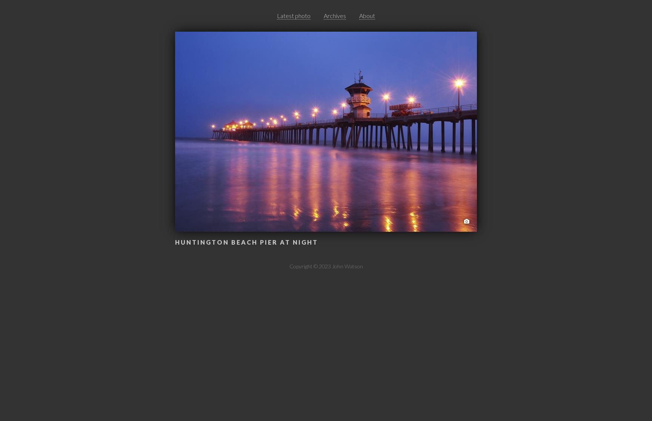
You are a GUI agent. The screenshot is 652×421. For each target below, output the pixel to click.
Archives (335, 15)
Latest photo (294, 15)
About (367, 15)
